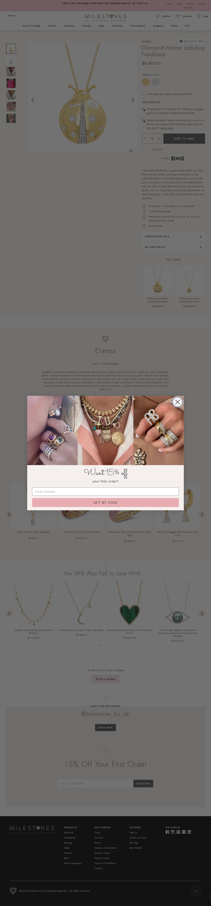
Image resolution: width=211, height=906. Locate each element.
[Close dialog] (177, 402)
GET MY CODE (105, 503)
